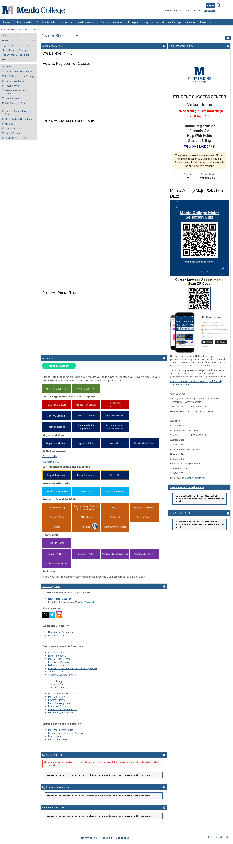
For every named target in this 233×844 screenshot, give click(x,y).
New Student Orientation (61, 632)
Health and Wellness (58, 662)
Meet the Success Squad (60, 729)
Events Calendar (56, 635)
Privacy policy (88, 837)
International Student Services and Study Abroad (72, 668)
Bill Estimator (8, 59)
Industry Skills (50, 461)
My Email (9, 123)
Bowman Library (56, 699)
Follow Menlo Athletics (59, 665)
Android (89, 601)
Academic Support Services (62, 674)
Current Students (84, 22)
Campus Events (13, 98)
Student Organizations (178, 22)
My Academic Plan (55, 22)
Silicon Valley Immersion (60, 712)
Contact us (122, 837)
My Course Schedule (52, 755)
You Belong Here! (51, 586)
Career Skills (49, 456)
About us (106, 837)
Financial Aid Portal (14, 80)
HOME (35, 29)
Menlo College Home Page (18, 118)
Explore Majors (56, 736)
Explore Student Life (58, 655)
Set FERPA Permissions (54, 807)
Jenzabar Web (12, 85)
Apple (79, 601)
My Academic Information (55, 787)
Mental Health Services (59, 658)
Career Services (112, 22)
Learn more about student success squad (191, 381)
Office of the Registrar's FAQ (19, 71)
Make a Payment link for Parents (17, 92)
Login (210, 5)
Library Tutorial (12, 133)
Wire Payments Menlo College (16, 105)
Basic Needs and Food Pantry (63, 693)
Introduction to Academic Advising (65, 732)
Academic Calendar (58, 652)
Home (6, 22)
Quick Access (49, 358)
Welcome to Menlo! (52, 45)
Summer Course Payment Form (18, 113)
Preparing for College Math (15, 54)
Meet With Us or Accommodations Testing (192, 411)
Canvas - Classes (13, 128)
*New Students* (26, 22)
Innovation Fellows (57, 706)
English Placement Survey (15, 45)
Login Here (209, 10)
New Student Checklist (59, 598)
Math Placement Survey (14, 50)
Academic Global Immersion (62, 709)
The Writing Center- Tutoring (19, 76)
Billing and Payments (142, 22)
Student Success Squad (182, 45)
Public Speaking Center (59, 703)
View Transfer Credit (180, 513)
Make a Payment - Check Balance (187, 487)
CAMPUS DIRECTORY (16, 137)
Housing (205, 22)
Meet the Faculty (56, 696)
